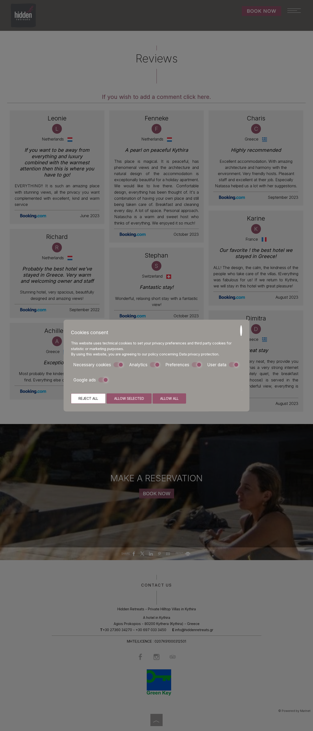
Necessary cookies (92, 364)
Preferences (177, 364)
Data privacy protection (198, 354)
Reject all (88, 398)
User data (216, 364)
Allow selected (129, 398)
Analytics (138, 364)
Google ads (84, 379)
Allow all (169, 398)
